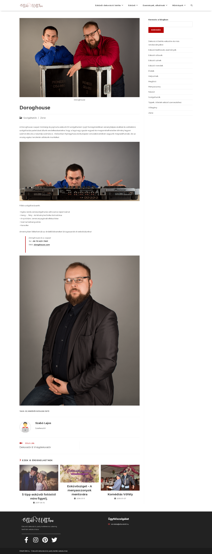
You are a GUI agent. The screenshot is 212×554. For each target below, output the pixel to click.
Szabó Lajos (43, 423)
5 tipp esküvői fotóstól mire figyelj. (39, 496)
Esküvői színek (154, 60)
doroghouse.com (42, 244)
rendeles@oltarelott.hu (120, 524)
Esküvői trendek (155, 65)
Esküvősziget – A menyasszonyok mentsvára (79, 490)
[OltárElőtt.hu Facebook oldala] (26, 541)
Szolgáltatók (30, 118)
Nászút (151, 92)
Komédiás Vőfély (120, 494)
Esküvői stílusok (155, 55)
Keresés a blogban (158, 19)
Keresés (156, 30)
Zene (43, 118)
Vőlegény (152, 107)
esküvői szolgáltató (38, 411)
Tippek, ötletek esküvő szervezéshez (165, 102)
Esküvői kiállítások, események (162, 50)
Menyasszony (154, 86)
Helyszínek (153, 76)
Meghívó (152, 81)
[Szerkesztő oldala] (25, 427)
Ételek (151, 71)
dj (26, 411)
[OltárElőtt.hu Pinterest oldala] (45, 541)
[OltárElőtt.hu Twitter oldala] (54, 541)
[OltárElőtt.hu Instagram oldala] (35, 541)
